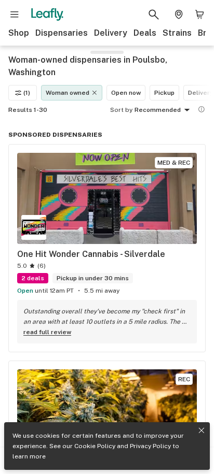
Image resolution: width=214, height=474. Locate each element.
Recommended (158, 109)
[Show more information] (201, 109)
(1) (26, 92)
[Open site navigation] (14, 14)
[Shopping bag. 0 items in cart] (199, 14)
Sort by (121, 109)
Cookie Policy (94, 446)
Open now (126, 92)
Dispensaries (61, 33)
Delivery (110, 33)
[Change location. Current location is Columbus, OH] (178, 14)
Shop (18, 33)
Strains (177, 33)
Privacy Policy (150, 446)
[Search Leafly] (154, 14)
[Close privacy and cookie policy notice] (201, 430)
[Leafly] (47, 14)
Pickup (164, 92)
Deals (144, 33)
